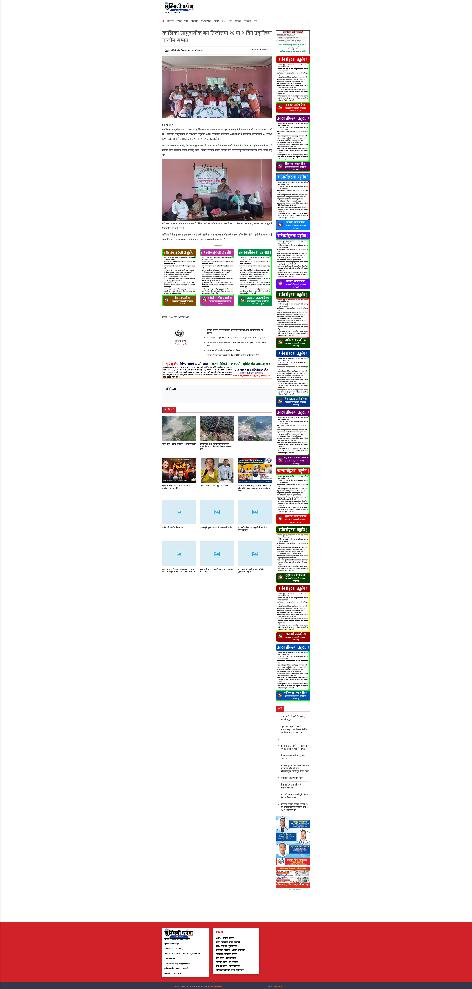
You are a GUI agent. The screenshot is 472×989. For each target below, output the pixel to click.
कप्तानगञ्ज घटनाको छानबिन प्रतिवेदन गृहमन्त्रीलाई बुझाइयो (251, 570)
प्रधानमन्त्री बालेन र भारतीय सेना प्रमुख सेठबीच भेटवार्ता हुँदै (217, 570)
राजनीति (194, 21)
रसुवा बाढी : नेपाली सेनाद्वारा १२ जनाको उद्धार (179, 444)
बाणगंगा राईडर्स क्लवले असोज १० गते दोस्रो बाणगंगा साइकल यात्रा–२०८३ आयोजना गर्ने (178, 570)
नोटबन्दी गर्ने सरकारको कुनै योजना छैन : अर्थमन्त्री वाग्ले (253, 529)
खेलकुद (238, 21)
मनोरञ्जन (247, 21)
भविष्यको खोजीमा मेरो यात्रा (172, 527)
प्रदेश (186, 21)
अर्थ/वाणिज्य (206, 21)
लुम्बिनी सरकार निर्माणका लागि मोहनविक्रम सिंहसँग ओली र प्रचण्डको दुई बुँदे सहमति (235, 331)
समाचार (170, 21)
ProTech (278, 986)
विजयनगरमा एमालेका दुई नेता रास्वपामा (215, 485)
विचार (216, 21)
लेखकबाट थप (180, 344)
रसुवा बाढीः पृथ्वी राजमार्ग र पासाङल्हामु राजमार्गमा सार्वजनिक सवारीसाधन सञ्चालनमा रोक (216, 446)
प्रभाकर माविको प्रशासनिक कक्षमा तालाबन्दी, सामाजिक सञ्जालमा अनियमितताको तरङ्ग (237, 344)
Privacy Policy (216, 986)
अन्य (255, 21)
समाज (179, 21)
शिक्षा (230, 21)
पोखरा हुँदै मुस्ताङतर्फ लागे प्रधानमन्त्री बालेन (216, 527)
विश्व (223, 21)
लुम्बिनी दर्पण (176, 50)
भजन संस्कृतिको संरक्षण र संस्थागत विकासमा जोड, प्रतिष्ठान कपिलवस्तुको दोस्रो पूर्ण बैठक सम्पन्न (254, 488)
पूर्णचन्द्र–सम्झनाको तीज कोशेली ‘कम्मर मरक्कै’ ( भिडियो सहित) (176, 487)
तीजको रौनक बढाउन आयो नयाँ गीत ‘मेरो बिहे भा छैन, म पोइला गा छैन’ (233, 355)
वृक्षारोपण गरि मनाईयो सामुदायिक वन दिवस (223, 350)
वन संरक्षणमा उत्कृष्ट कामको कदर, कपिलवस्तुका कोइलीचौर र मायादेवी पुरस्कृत (236, 338)
